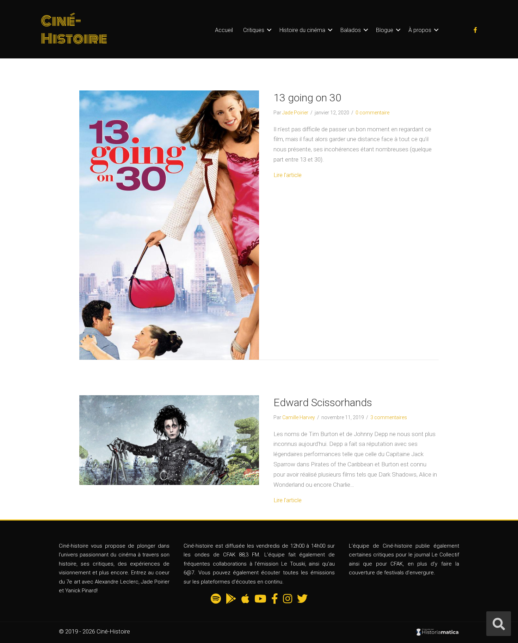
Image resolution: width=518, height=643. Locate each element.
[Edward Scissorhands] (169, 439)
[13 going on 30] (169, 224)
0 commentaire (372, 112)
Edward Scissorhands (322, 402)
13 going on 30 (307, 98)
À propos (419, 30)
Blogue (384, 30)
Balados (350, 30)
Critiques (253, 30)
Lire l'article (287, 174)
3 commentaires (388, 417)
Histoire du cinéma (302, 30)
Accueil (224, 30)
